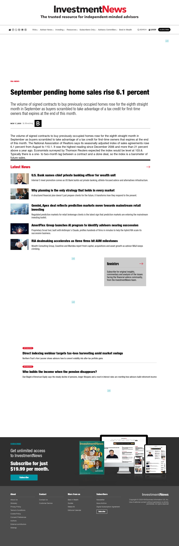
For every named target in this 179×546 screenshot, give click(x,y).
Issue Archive (101, 503)
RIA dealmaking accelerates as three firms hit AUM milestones (74, 241)
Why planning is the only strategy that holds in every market (73, 190)
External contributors (18, 524)
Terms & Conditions (17, 510)
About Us (14, 500)
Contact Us (43, 500)
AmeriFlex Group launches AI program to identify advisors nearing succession (84, 225)
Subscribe (24, 477)
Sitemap (13, 528)
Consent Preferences (18, 517)
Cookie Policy (15, 514)
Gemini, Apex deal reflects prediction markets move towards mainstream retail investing (86, 208)
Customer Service (45, 503)
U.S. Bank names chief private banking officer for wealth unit (73, 175)
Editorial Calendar (74, 510)
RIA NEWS (14, 81)
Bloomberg (29, 123)
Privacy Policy (15, 507)
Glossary (13, 503)
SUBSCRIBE (164, 30)
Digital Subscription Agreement (108, 507)
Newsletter (100, 500)
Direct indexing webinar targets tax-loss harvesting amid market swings (73, 353)
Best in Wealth (125, 29)
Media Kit (71, 507)
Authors (13, 521)
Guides (70, 503)
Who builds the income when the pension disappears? (60, 372)
